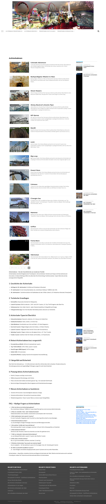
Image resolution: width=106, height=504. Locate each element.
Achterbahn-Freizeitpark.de (14, 31)
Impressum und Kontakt (66, 501)
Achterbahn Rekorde (30, 31)
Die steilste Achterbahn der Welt (85, 423)
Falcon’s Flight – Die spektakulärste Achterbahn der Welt (86, 412)
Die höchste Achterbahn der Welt (85, 414)
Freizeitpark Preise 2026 (83, 409)
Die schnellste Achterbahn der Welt (86, 416)
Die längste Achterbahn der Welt (85, 422)
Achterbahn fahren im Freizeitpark (64, 502)
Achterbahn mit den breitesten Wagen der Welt (85, 417)
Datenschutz (77, 501)
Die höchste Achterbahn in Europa (86, 421)
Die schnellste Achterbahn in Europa (86, 419)
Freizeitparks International (65, 31)
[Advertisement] (53, 45)
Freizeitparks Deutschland (47, 31)
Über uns (56, 501)
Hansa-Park (79, 411)
